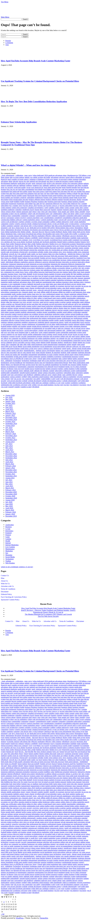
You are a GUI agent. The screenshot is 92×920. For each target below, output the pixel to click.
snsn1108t (4, 346)
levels (35, 274)
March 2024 (9, 432)
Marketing (9, 551)
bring (11, 200)
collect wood (79, 214)
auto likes (77, 185)
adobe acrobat (38, 177)
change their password (42, 210)
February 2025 (10, 413)
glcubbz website (74, 250)
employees (14, 238)
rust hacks (19, 330)
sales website (76, 330)
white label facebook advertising (19, 383)
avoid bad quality (20, 187)
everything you (38, 240)
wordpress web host (20, 385)
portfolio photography (28, 312)
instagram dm (55, 264)
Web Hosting (10, 563)
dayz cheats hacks (18, 228)
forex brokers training (44, 246)
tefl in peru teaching (49, 361)
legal (20, 274)
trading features (82, 365)
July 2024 (8, 428)
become (58, 187)
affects (72, 177)
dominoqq (9, 234)
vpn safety (36, 379)
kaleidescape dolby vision (53, 270)
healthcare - (63, 254)
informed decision (55, 262)
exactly (46, 240)
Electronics (9, 531)
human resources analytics (66, 258)
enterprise (46, 238)
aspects (3, 185)
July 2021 (8, 480)
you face (66, 385)
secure (70, 334)
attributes (22, 185)
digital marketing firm (12, 232)
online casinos (55, 296)
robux (88, 328)
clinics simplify (80, 212)
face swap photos (19, 242)
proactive (15, 318)
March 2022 (9, 464)
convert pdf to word (74, 220)
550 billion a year (85, 175)
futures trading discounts (47, 248)
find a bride (32, 244)
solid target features (13, 348)
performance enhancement (63, 306)
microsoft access (39, 284)
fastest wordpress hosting (71, 242)
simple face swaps (84, 342)
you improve (74, 385)
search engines (47, 334)
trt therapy (10, 369)
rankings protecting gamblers (17, 322)
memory (88, 282)
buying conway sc (52, 206)
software (69, 346)
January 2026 (10, 401)
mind (47, 284)
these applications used (81, 363)
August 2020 (10, 500)
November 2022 (11, 456)
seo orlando (60, 338)
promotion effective (8, 320)
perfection (49, 306)
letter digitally (28, 274)
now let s (39, 294)
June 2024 (9, 430)
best (78, 187)
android (32, 181)
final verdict (10, 244)
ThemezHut (43, 918)
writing (34, 385)
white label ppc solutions (40, 383)
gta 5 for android (20, 254)
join (42, 270)
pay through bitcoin (19, 304)
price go (26, 316)
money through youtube (34, 286)
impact (26, 260)
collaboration (57, 214)
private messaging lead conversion (73, 316)
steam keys (80, 350)
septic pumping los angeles (19, 340)
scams (58, 332)
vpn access (17, 379)
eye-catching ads (7, 242)
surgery (81, 357)
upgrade (4, 375)
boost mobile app (7, 197)
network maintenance (63, 290)
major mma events (59, 278)
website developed (34, 381)
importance (39, 260)
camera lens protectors (19, 208)
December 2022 (11, 454)
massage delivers (82, 280)
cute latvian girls (26, 226)
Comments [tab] (9, 43)
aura (58, 185)
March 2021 (9, 488)
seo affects (4, 338)
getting (65, 250)
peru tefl (43, 308)
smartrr (74, 344)
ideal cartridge (13, 260)
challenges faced (28, 210)
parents (68, 302)
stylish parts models (21, 357)
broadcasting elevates (20, 200)
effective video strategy (53, 236)
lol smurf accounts (48, 276)
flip (35, 246)
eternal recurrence (7, 240)
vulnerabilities (46, 379)
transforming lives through (44, 367)
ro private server (79, 328)
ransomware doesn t (57, 322)
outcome (16, 302)
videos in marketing (69, 377)
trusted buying (40, 369)
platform (10, 310)
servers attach (86, 340)
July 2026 (8, 397)
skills (29, 344)
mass (74, 280)
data (52, 226)
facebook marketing (50, 242)
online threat (21, 298)
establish (73, 238)
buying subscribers (66, 206)
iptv (79, 268)
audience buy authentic (41, 185)
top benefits (63, 365)
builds (22, 202)
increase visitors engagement (70, 260)
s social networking (30, 330)
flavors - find (23, 246)
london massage (60, 276)
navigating (4, 290)
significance (68, 342)
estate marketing (82, 238)
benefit (68, 187)
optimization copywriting (17, 300)
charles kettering (83, 210)
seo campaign (13, 338)
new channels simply (25, 292)
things (3, 365)
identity (20, 260)
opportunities (71, 298)
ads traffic (46, 177)
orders (52, 300)
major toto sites (72, 278)
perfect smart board (39, 306)
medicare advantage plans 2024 (24, 282)
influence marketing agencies (24, 262)
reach (82, 322)
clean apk (44, 212)
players (54, 310)
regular (70, 324)
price (21, 316)
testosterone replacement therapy (56, 363)
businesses (12, 204)
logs (39, 276)
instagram (12, 264)
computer (54, 216)
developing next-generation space (42, 230)
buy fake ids (37, 204)
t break (39, 359)
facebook (29, 242)
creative (11, 224)
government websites (35, 252)
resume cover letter (66, 326)
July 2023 (8, 444)
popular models (14, 312)
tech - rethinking (6, 361)
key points (16, 272)
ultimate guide (29, 371)
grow (60, 252)
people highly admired (13, 306)
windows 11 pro (55, 383)
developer (18, 230)
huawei (54, 258)
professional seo (67, 318)
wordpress (74, 383)
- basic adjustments (7, 175)
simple (74, 342)
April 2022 (9, 462)
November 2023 (11, 436)
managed (87, 278)
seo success (87, 338)
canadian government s (36, 208)
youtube (17, 387)
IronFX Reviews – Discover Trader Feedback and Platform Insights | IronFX (48, 610)
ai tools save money (51, 179)
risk (72, 328)
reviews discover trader (15, 328)
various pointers (15, 377)
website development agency (51, 381)
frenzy (21, 248)
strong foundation (7, 357)
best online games (26, 191)
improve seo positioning (51, 260)
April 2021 (9, 486)
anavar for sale (24, 181)
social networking (59, 346)
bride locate (78, 197)
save (5, 332)
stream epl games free (12, 354)
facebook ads (37, 242)
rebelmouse (31, 324)
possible (59, 312)
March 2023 (9, 452)
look (10, 278)
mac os (29, 278)
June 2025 (9, 407)
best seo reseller (76, 191)
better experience (60, 193)
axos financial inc (37, 187)
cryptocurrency (74, 224)
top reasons (72, 365)
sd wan (14, 334)
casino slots (79, 208)
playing (60, 310)
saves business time (21, 332)
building (17, 202)
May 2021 (9, 484)
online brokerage (44, 296)
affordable (78, 177)
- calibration (19, 175)
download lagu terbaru (34, 234)
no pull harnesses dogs (78, 292)
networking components (9, 292)
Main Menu (5, 17)
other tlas (9, 302)
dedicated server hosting (38, 228)
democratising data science (65, 228)
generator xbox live (44, 250)
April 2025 (9, 409)
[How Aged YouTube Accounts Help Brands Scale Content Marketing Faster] (7, 56)
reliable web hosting (19, 326)
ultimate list (38, 371)
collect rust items (68, 214)
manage (80, 278)
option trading (45, 300)
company (32, 216)
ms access (84, 286)
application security (24, 183)
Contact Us (5, 575)
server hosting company (47, 340)
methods (30, 284)
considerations (49, 218)
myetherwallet (40, 288)
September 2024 (11, 423)
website (24, 381)
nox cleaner (65, 294)
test (24, 363)
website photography (69, 381)
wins (62, 383)
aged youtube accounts (15, 179)
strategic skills (66, 352)
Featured (8, 533)
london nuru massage (74, 276)
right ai (54, 328)
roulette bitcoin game (8, 330)
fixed (16, 246)
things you (9, 365)
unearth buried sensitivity (28, 373)
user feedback (28, 375)
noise (88, 292)
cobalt (29, 214)
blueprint (44, 195)
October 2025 (10, 403)
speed (64, 348)
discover (41, 232)
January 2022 (10, 468)
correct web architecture (9, 222)
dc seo (27, 228)
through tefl (17, 365)
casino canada (69, 208)
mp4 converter (76, 286)
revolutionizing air (38, 328)
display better (67, 232)
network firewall (50, 290)
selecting (46, 336)
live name (24, 276)
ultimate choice (18, 371)
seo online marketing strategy (45, 338)
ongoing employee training (28, 296)
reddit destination (62, 324)
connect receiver (20, 218)
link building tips (7, 276)
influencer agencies (41, 262)
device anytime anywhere (68, 230)
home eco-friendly (10, 258)
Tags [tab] (7, 45)
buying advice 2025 (30, 206)
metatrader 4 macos (20, 284)
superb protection (34, 357)
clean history (52, 212)
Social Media (17, 346)
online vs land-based (44, 298)
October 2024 (10, 421)
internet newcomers (28, 268)
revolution (27, 328)
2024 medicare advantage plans (55, 175)
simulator (13, 344)
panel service (44, 302)
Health (7, 541)
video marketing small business (38, 377)
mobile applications (13, 286)
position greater (41, 312)
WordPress (19, 918)
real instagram (8, 324)
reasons (24, 324)
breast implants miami (65, 197)
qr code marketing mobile (45, 320)
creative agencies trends (23, 224)
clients (72, 212)
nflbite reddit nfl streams (49, 292)
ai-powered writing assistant (69, 179)
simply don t (5, 344)
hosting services (45, 258)
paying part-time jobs (33, 304)
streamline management (29, 354)
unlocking (79, 373)
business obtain (66, 202)
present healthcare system (80, 314)
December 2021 (11, 470)
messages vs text (7, 284)
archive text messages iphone (72, 183)
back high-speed (49, 187)
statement (72, 350)
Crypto (7, 529)
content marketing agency (31, 220)
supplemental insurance (70, 357)
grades (46, 252)
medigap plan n (78, 282)
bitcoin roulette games (19, 195)
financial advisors (21, 244)
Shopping (8, 555)
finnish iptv (10, 246)
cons (41, 218)
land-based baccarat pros (53, 272)
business (28, 202)
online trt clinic (31, 298)
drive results (64, 234)
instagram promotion (22, 266)
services (28, 342)
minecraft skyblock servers (66, 284)
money (23, 286)
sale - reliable (67, 330)
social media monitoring (31, 346)
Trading (8, 561)
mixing (79, 284)
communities (15, 216)
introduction (39, 268)
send (73, 336)
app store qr (51, 181)
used (8, 375)
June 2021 (9, 482)
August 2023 (10, 442)
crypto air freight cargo (60, 224)
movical (67, 286)
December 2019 (11, 516)
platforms (48, 310)
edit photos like (25, 236)
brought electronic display (72, 200)
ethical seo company (21, 240)
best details (39, 189)
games (81, 248)
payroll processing (55, 304)
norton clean (31, 294)
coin (50, 214)
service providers (19, 342)
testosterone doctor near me (35, 363)
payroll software (68, 304)
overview (36, 302)
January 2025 (10, 415)
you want (4, 387)
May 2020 (9, 506)
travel (56, 367)
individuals (9, 262)
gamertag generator (71, 248)
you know (82, 385)
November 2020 (11, 494)
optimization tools (33, 300)
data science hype (78, 226)
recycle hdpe (50, 324)
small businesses (37, 344)
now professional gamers (51, 294)
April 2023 (9, 450)
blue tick (38, 195)
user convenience (17, 375)
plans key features (70, 308)
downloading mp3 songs (51, 234)
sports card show (17, 350)
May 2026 (9, 399)
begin (64, 187)
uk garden (8, 371)
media (10, 282)
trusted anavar (30, 369)
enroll (40, 238)
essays (52, 238)
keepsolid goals (83, 270)
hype (85, 258)
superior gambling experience (51, 357)
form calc (55, 246)
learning (11, 274)
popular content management (73, 310)
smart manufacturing (50, 344)
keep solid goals (71, 270)
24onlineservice (72, 175)
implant (31, 260)
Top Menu (4, 2)
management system (38, 280)
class (39, 212)
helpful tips (72, 254)
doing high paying (78, 232)
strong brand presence (82, 354)
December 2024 (11, 417)
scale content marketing (47, 332)
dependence (79, 228)
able (11, 177)
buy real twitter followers (69, 204)
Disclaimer (5, 592)
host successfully (34, 258)
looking (24, 278)
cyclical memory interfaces (41, 226)
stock (33, 352)
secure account (78, 334)
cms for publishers (20, 214)
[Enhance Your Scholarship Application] (7, 118)
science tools (81, 332)
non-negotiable (6, 294)
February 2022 (10, 466)
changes (53, 210)
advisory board (64, 177)
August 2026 (10, 395)
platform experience (20, 310)
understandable (81, 371)
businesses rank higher (25, 204)
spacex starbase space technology (50, 348)
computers (62, 216)
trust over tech (19, 369)
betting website (72, 193)
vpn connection (27, 379)
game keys (60, 248)
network (41, 290)
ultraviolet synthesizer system (65, 371)
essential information (62, 238)
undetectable (5, 373)
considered (58, 218)
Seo (6, 553)
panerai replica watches (57, 302)
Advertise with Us (7, 586)
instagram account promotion (40, 264)
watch (53, 379)
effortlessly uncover (69, 236)
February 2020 (10, 512)
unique (40, 373)
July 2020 (8, 502)
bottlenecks (39, 197)
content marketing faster (49, 220)
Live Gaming (10, 547)
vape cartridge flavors (69, 375)
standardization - (29, 350)
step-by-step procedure (9, 352)
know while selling (31, 272)
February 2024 (10, 434)
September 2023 (11, 440)
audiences (52, 185)
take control (63, 359)
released (76, 324)
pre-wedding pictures (36, 314)
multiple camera (18, 288)
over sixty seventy (25, 302)
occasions (4, 296)
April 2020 (9, 508)
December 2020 (11, 492)
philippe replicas (52, 308)
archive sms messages (54, 183)
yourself (11, 387)
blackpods (30, 195)
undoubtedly (14, 373)
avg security (9, 187)
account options (18, 177)
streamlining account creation (48, 354)
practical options (23, 314)
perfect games (27, 306)
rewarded (48, 328)
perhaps (10, 308)
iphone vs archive (72, 268)
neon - (35, 290)
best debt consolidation (26, 189)
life (72, 274)
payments (45, 304)
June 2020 (9, 504)
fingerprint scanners (69, 244)
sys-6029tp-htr (18, 359)
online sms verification (9, 298)
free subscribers (13, 248)
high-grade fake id (7, 256)
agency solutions (30, 179)
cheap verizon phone (8, 212)
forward (67, 246)
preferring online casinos (61, 314)
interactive (73, 266)
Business (34, 202)
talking (69, 359)
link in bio (16, 276)
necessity (29, 290)
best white (50, 193)
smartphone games (64, 344)
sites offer (23, 344)
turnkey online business (66, 369)
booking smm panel (64, 195)
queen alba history (78, 320)
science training (6, 334)
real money (17, 324)
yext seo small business (45, 385)
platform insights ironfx (36, 310)
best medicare (70, 189)
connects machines (33, 218)
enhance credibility (31, 238)
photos (61, 308)
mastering (4, 282)
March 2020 (9, 510)
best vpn (43, 193)
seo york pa (5, 340)
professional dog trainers (38, 318)
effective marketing (38, 236)
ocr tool (11, 296)
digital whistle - (26, 232)
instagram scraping (37, 266)
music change (29, 288)
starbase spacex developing (45, 350)
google (86, 250)
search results (57, 334)
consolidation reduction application (74, 218)
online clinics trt (66, 296)
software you (76, 346)
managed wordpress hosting (11, 280)
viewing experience (83, 377)
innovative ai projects (69, 262)
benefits (74, 187)
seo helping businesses (27, 338)
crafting (52, 222)
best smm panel (18, 193)
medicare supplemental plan (45, 282)
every (31, 240)
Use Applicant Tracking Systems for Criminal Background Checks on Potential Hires (40, 81)
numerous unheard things (78, 294)
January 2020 (10, 514)
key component (6, 272)
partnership (76, 302)
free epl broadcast (81, 246)
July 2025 (8, 405)
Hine (2, 578)
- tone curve (28, 175)
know (22, 272)
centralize (18, 210)
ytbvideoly (35, 387)
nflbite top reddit (64, 292)
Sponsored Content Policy (10, 600)
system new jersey (30, 359)
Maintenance (9, 549)
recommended (41, 324)
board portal (52, 195)
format (61, 246)
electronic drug (81, 236)
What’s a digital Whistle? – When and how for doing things (28, 165)
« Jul (2, 914)
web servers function (14, 381)
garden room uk (13, 250)
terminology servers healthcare (11, 363)
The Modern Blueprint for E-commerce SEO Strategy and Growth (48, 614)
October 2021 (10, 474)
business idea (42, 202)
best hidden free (48, 189)
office (16, 296)
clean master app (63, 212)
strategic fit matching (53, 352)
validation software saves (42, 375)
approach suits (41, 183)
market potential (51, 280)
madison (35, 278)
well (79, 381)
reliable (82, 324)
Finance (8, 535)
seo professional (76, 338)
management (25, 280)
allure (10, 181)
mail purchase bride (46, 278)
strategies (74, 352)
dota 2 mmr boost (19, 234)
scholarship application (68, 332)
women (67, 383)
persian (15, 308)
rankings (4, 322)
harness (45, 254)
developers (26, 230)
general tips (33, 250)
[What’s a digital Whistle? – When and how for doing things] (7, 161)
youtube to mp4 (25, 387)
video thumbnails (56, 377)
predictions (48, 314)
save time (11, 332)
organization (59, 300)
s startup (41, 330)
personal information (32, 308)
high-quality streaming (22, 256)
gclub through (24, 250)
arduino (86, 183)
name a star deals (63, 288)
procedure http (24, 318)
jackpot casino (35, 270)
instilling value (49, 266)
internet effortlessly (14, 268)
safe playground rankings (53, 330)
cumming (9, 226)
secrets (65, 334)
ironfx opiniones (6, 270)
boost (73, 195)
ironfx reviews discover (21, 270)
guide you (34, 254)
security (18, 336)
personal (22, 308)
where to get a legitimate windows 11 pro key (17, 567)
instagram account (22, 264)
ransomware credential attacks (38, 322)
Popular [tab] (8, 41)
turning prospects (52, 369)
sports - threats (72, 348)
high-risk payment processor (40, 256)
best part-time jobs (63, 191)
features (83, 242)
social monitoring (46, 346)
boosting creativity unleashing (24, 197)
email (3, 238)
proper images (30, 320)
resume (56, 326)
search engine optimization (32, 334)
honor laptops (22, 258)
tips (37, 365)
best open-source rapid (41, 191)
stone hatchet (40, 352)
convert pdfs (85, 220)
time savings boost (28, 365)
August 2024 (10, 426)
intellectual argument (62, 266)
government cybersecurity (19, 252)
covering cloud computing (40, 222)
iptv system (86, 268)
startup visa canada (62, 350)
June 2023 (9, 446)
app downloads (40, 181)
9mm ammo (5, 177)
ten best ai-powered (78, 361)
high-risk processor (57, 256)
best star (37, 193)
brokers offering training (54, 200)
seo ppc (67, 338)
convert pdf (62, 220)
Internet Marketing (12, 545)
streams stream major (66, 354)
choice (34, 212)
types (3, 371)
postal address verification (72, 312)
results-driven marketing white (42, 326)
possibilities (52, 312)
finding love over (55, 244)
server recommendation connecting (68, 340)
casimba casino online (56, 208)
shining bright (45, 342)
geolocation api (57, 250)
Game (7, 537)
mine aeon (53, 284)
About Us (4, 581)
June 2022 (9, 460)
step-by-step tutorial (24, 352)
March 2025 (9, 411)
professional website (81, 318)
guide (29, 254)
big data (81, 193)
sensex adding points (82, 336)
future (26, 248)
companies (24, 216)
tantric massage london (81, 359)
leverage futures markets (46, 274)
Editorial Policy (6, 594)
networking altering (79, 290)
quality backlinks (65, 320)
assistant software (12, 185)
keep (64, 270)
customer (16, 226)
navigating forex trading (17, 290)
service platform (6, 342)
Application (9, 525)
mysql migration (51, 288)
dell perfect (51, 228)
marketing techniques (64, 280)
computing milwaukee (74, 216)
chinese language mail (24, 212)
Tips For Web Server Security (48, 616)
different (81, 230)
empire (7, 238)
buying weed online (80, 206)
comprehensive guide (43, 216)
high (87, 254)
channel (59, 210)
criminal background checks (42, 224)
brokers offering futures (37, 200)
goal (81, 250)
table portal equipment (50, 359)
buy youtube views (16, 206)
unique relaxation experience (53, 373)
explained (75, 240)
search (20, 334)
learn (78, 272)
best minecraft (14, 191)
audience (29, 185)
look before (17, 278)
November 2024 (11, 419)
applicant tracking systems (64, 181)
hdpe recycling (53, 254)
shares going (35, 342)
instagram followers (68, 264)
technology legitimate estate (31, 361)
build (11, 202)
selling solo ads (65, 336)
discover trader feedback (53, 232)
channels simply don (70, 210)
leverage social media (62, 274)
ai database (40, 179)
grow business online (70, 252)
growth (11, 254)
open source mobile (59, 298)
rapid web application (72, 322)
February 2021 (10, 490)
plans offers (81, 308)
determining (10, 230)
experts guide (67, 240)
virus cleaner (5, 379)
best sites (9, 193)
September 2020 (11, 498)
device (56, 230)
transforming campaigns (26, 367)
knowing (41, 272)
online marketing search (80, 296)
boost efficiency (81, 195)
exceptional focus (56, 240)
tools (40, 365)
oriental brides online (71, 300)
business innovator (54, 202)
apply (34, 183)
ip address (47, 268)
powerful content (11, 314)
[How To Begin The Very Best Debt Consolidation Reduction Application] (7, 97)
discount (35, 232)
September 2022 (11, 458)
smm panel (81, 344)
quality (56, 320)
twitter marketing (81, 369)
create (71, 222)
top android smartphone (50, 365)
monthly (46, 286)
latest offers (72, 272)
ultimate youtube (48, 371)
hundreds (79, 258)
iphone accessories (58, 268)
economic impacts (13, 236)
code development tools (40, 214)
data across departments (63, 226)
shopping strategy (57, 342)
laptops (65, 272)
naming (72, 288)
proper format (20, 320)
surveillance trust (7, 359)
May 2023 (9, 448)
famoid (59, 242)
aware (28, 187)
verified (24, 377)
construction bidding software (11, 220)
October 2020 (10, 496)
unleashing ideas (69, 373)
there (70, 363)
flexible (30, 246)
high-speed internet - (72, 256)
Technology (17, 361)
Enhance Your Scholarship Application (19, 122)
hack (40, 254)
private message (54, 316)
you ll (89, 385)
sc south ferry (33, 332)
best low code (60, 189)
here (84, 254)
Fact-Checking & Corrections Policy (14, 597)
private (32, 316)
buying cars (42, 206)
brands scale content (50, 197)
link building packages (81, 274)
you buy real (58, 385)
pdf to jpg (77, 304)
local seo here (33, 276)
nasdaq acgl (79, 288)
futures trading (33, 248)
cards (46, 208)
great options (53, 252)
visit (11, 379)
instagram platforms (8, 266)
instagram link (80, 264)
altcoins (15, 181)
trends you (69, 367)
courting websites (24, 222)
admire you (29, 177)
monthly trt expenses (57, 286)
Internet (8, 543)
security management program (32, 336)
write (29, 385)
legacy (16, 274)
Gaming (8, 539)
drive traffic (73, 234)
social (10, 346)
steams (86, 350)
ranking (88, 320)
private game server (42, 316)
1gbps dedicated (38, 175)
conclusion (10, 218)
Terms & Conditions (8, 589)
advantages (55, 177)
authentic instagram (67, 185)
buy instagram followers (50, 204)
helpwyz (79, 254)
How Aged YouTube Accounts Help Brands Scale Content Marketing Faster (35, 61)
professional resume (54, 318)
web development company (70, 379)
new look (37, 292)
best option (53, 191)
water (58, 379)
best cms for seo (12, 189)
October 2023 (10, 438)
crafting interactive (62, 222)
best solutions (29, 193)
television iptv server (63, 361)
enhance (21, 238)
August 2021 (10, 478)
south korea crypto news (29, 348)
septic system (33, 340)
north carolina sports (19, 294)
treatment (61, 367)
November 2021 (11, 472)
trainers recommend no (9, 367)
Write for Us (5, 584)
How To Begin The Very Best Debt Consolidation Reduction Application (34, 101)
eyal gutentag (84, 240)
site (18, 344)
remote (29, 326)
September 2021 (11, 476)
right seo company (63, 328)
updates (86, 373)
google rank (5, 252)
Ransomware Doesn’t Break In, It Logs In (48, 612)
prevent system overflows (10, 316)
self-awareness (55, 336)
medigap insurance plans (64, 282)
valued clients (56, 375)
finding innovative (42, 244)
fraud (72, 246)
